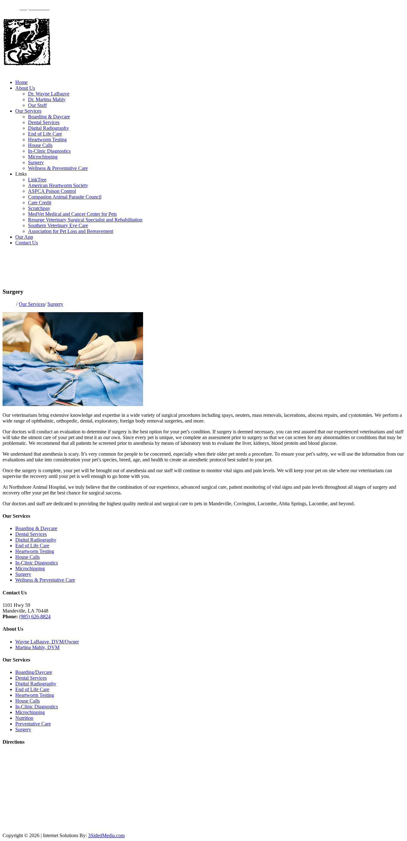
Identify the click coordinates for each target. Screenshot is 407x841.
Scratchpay (39, 208)
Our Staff (37, 105)
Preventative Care (33, 723)
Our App (24, 237)
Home (21, 82)
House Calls (40, 145)
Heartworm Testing (47, 139)
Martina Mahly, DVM (37, 647)
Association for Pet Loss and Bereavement (70, 231)
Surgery (36, 162)
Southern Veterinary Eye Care (58, 225)
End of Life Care (45, 134)
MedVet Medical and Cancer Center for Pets (72, 214)
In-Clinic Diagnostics (49, 151)
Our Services (28, 111)
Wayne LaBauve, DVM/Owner (47, 641)
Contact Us (26, 242)
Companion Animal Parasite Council (64, 197)
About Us (25, 88)
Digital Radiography (48, 128)
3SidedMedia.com (106, 835)
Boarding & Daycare (49, 116)
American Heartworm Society (58, 185)
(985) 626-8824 (35, 616)
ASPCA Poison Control (52, 191)
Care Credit (39, 202)
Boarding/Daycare (33, 672)
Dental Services (43, 122)
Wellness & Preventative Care (58, 168)
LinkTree (37, 179)
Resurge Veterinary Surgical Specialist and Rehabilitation (85, 219)
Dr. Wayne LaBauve (48, 93)
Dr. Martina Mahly (47, 99)
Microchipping (43, 156)
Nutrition (24, 718)
